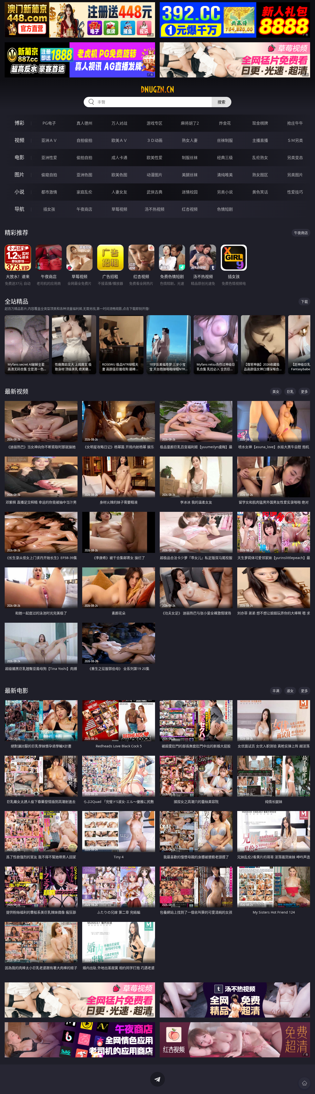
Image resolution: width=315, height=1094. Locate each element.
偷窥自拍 (49, 174)
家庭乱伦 (84, 192)
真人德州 (84, 123)
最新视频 (16, 391)
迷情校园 (190, 192)
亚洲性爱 (49, 157)
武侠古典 (154, 192)
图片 (19, 174)
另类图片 (295, 174)
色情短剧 (225, 209)
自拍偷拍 (84, 140)
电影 (19, 157)
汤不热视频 (154, 209)
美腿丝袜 (190, 174)
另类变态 (295, 157)
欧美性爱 (154, 157)
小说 (19, 192)
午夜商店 (84, 209)
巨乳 (290, 391)
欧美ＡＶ (119, 140)
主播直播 (260, 140)
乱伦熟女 (260, 157)
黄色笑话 (260, 192)
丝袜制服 (225, 140)
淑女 (290, 690)
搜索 (221, 102)
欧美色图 (119, 174)
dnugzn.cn (157, 89)
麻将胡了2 (190, 123)
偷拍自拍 (84, 157)
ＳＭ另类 (295, 140)
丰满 (275, 690)
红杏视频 (190, 209)
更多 (304, 391)
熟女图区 (260, 174)
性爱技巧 (295, 192)
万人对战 (119, 123)
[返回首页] (304, 1083)
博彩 (19, 123)
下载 (304, 301)
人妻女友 (119, 192)
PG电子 (49, 123)
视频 (19, 140)
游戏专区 (154, 123)
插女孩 (49, 209)
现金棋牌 (260, 123)
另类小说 (225, 192)
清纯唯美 (225, 174)
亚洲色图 (84, 174)
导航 (19, 209)
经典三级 (225, 157)
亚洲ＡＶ (49, 140)
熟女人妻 (190, 140)
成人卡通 (119, 157)
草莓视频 (119, 209)
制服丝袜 (190, 157)
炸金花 (225, 123)
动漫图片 (154, 174)
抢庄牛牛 (295, 123)
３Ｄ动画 (154, 140)
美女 (275, 391)
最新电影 (16, 690)
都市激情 (49, 192)
